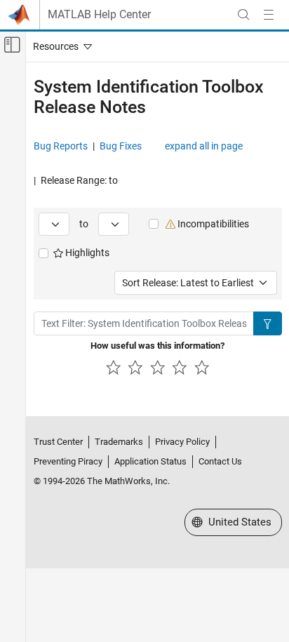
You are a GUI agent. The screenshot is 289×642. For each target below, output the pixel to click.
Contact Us (220, 461)
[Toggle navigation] (59, 46)
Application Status (150, 461)
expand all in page (204, 146)
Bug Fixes (121, 146)
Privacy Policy (182, 441)
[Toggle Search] (243, 14)
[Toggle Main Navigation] (269, 14)
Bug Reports (61, 146)
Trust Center (58, 441)
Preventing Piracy (68, 461)
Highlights (86, 252)
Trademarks (119, 441)
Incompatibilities (212, 223)
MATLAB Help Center (99, 14)
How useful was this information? (157, 345)
